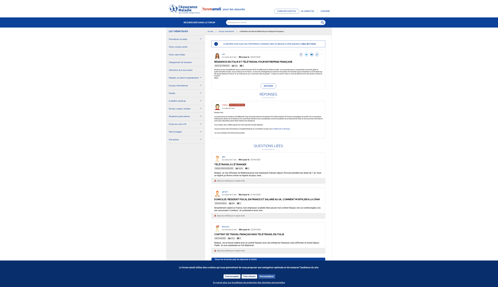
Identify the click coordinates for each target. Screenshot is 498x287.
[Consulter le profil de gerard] (217, 195)
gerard (224, 192)
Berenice (225, 227)
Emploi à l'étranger (222, 66)
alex (223, 157)
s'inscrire (325, 11)
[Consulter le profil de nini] (217, 58)
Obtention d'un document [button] (180, 70)
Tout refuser (249, 276)
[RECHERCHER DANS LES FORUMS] (322, 22)
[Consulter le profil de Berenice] (217, 230)
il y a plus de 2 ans (228, 108)
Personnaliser (267, 276)
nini (223, 54)
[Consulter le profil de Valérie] (217, 109)
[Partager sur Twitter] (306, 55)
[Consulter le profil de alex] (217, 161)
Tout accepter (232, 276)
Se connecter (307, 11)
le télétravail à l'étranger (281, 129)
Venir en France (220, 203)
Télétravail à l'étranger (230, 164)
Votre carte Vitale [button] (177, 55)
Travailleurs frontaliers (224, 168)
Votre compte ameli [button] (178, 47)
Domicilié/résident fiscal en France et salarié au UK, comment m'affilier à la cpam (267, 199)
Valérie (225, 105)
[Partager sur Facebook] (301, 55)
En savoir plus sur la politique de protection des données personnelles (249, 282)
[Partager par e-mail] (312, 55)
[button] (249, 14)
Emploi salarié (220, 238)
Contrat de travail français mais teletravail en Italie (249, 234)
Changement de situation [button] (180, 62)
